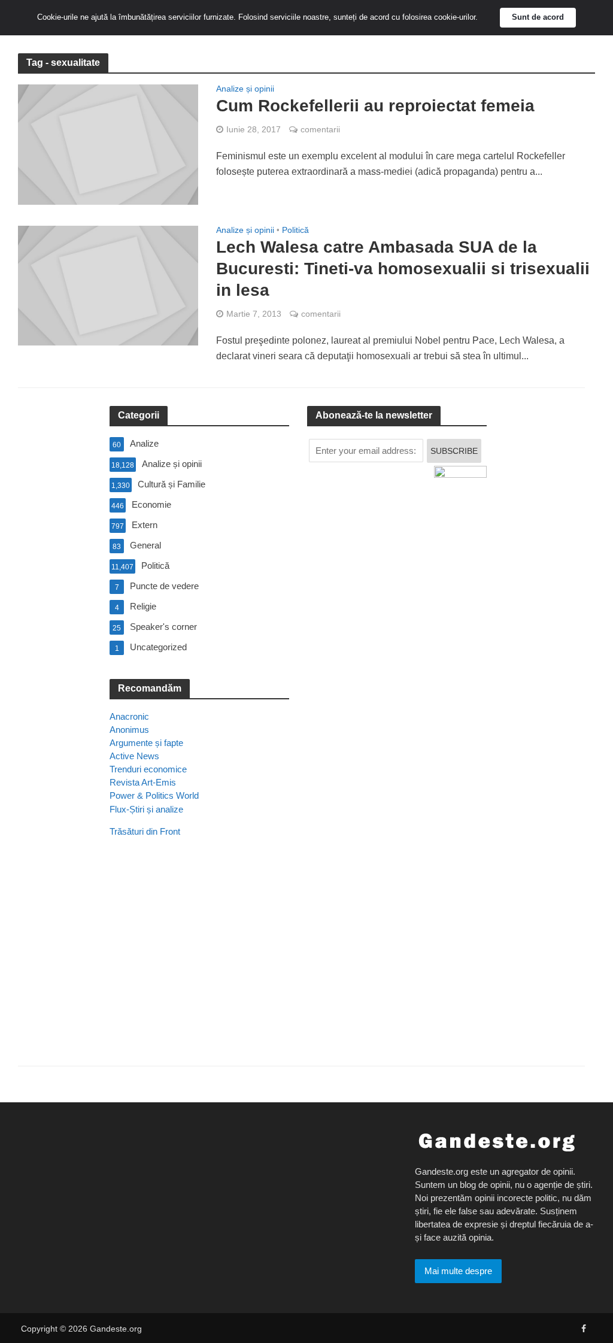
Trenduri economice (148, 769)
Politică (295, 230)
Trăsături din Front (145, 831)
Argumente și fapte (146, 743)
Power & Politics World (154, 795)
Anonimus (129, 729)
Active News (134, 756)
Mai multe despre (458, 1271)
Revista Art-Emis (143, 782)
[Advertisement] (199, 968)
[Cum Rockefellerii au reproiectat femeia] (108, 144)
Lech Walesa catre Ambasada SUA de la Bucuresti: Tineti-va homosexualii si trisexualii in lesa (403, 268)
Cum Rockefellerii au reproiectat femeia (375, 105)
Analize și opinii (245, 88)
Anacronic (129, 716)
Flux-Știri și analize (146, 809)
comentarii (320, 129)
